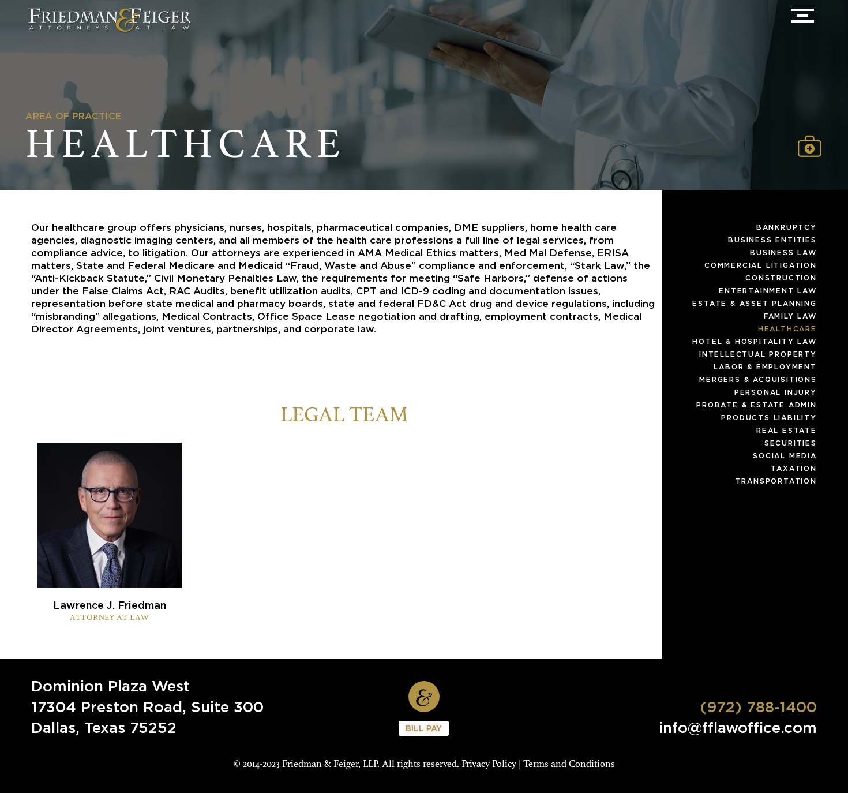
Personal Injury (775, 392)
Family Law (790, 316)
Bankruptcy (786, 227)
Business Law (783, 252)
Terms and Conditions (569, 763)
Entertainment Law (768, 290)
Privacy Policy (488, 763)
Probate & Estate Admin (756, 405)
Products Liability (768, 417)
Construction (781, 278)
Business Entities (772, 240)
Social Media (785, 455)
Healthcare (787, 328)
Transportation (776, 481)
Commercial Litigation (760, 265)
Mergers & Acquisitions (758, 379)
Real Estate (786, 430)
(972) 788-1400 (758, 706)
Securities (790, 443)
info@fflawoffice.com (738, 727)
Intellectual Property (758, 354)
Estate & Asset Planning (754, 303)
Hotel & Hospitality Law (754, 341)
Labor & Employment (765, 367)
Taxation (793, 468)
